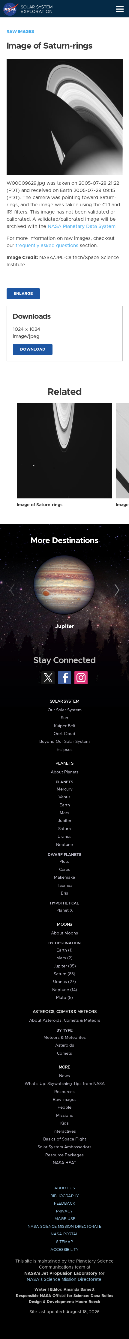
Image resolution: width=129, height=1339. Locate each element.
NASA (8, 9)
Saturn (64, 829)
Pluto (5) (64, 998)
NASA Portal (64, 1234)
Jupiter (64, 626)
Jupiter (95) (64, 966)
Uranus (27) (64, 982)
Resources (64, 1092)
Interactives (64, 1131)
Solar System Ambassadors (65, 1147)
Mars (64, 813)
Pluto (64, 861)
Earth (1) (64, 950)
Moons (64, 924)
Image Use (64, 1219)
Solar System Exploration (33, 9)
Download (32, 349)
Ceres (64, 870)
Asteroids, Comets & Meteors (64, 1012)
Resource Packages (64, 1155)
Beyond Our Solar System (64, 742)
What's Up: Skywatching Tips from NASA (65, 1084)
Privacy (64, 1211)
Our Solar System (65, 710)
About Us (64, 1188)
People (64, 1107)
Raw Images (20, 32)
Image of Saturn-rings (39, 505)
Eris (64, 893)
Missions (64, 1115)
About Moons (64, 933)
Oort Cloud (64, 734)
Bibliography (64, 1196)
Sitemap (64, 1242)
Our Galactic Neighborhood (33, 23)
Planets (64, 763)
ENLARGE (23, 294)
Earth (64, 805)
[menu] (120, 9)
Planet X (64, 910)
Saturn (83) (64, 974)
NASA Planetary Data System (82, 226)
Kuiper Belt (64, 726)
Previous (13, 590)
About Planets (65, 772)
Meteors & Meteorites (65, 1038)
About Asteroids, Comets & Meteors (64, 1020)
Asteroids (64, 1045)
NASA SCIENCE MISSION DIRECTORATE (64, 1227)
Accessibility (64, 1250)
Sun (64, 718)
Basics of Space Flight (64, 1139)
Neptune (64, 845)
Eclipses (65, 750)
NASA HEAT (64, 1163)
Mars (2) (64, 958)
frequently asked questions (47, 245)
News (64, 1076)
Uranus (64, 837)
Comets (64, 1053)
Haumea (64, 885)
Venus (64, 797)
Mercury (65, 789)
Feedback (64, 1204)
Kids (64, 1123)
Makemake (64, 877)
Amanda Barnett (79, 1290)
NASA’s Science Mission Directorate (64, 1280)
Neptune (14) (64, 990)
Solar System (64, 701)
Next (116, 590)
